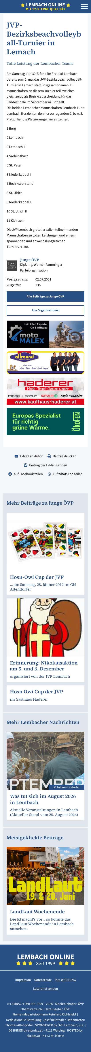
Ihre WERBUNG (65, 979)
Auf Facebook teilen (28, 473)
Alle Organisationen (45, 310)
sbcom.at (33, 1035)
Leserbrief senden (45, 988)
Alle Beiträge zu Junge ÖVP (45, 296)
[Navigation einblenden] (84, 6)
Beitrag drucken (64, 456)
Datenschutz (42, 979)
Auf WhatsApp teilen (68, 473)
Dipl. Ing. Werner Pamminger (41, 264)
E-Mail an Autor (31, 456)
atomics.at (35, 1030)
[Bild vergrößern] (12, 265)
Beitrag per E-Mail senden (48, 465)
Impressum (23, 979)
